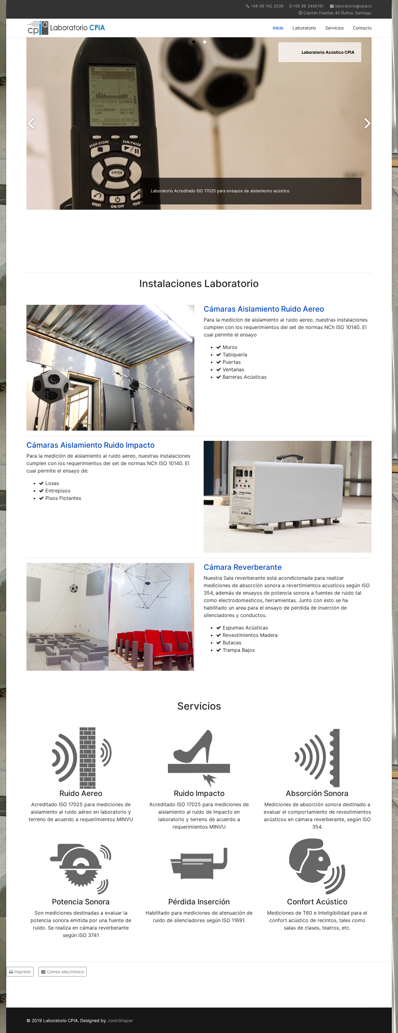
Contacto (362, 27)
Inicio (278, 27)
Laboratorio (304, 27)
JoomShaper (120, 1020)
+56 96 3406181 (308, 6)
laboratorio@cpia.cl (353, 6)
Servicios (334, 27)
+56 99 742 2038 (267, 6)
